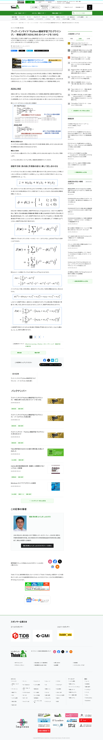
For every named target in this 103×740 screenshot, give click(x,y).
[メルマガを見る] (54, 651)
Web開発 (59, 689)
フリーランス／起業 (38, 701)
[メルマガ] (50, 561)
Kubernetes (23, 19)
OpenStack (30, 19)
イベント (87, 692)
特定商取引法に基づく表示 (40, 665)
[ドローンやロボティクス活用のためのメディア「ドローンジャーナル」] (71, 726)
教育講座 (68, 2)
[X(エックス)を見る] (62, 651)
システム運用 (15, 698)
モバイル (47, 692)
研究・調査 (78, 1)
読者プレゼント (55, 7)
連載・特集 (14, 17)
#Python (40, 344)
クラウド (52, 17)
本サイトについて (19, 662)
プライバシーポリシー (19, 665)
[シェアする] (44, 360)
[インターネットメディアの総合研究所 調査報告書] (85, 716)
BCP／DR (25, 698)
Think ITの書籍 (66, 19)
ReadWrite (87, 700)
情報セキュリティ (72, 692)
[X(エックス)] (60, 561)
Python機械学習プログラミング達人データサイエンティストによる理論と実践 (36, 61)
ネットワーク (37, 17)
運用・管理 (47, 695)
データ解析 (36, 692)
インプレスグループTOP (79, 665)
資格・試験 (14, 701)
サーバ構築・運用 (73, 695)
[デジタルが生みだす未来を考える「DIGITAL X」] (58, 726)
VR (54, 19)
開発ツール (47, 689)
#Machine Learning (30, 344)
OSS (13, 695)
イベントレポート (39, 19)
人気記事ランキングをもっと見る (81, 110)
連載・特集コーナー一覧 (24, 22)
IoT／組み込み (71, 17)
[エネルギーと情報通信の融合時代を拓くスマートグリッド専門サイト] (71, 721)
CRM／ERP (59, 692)
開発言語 (36, 689)
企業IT (40, 2)
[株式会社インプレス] (22, 723)
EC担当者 (64, 1)
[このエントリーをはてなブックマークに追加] (52, 360)
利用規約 (76, 662)
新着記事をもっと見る (81, 172)
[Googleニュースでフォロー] (66, 651)
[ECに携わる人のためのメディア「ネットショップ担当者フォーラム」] (85, 721)
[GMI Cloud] (42, 636)
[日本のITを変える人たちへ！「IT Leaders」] (58, 721)
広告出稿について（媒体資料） (41, 662)
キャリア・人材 (26, 701)
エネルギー (59, 2)
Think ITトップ (14, 22)
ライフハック (48, 701)
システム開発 (80, 17)
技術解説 (87, 684)
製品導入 (50, 2)
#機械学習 (57, 344)
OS (87, 17)
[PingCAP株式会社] (20, 636)
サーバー (29, 17)
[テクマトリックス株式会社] (65, 635)
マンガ (58, 19)
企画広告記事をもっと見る (81, 281)
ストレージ (44, 17)
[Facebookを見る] (58, 651)
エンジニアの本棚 (34, 22)
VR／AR (25, 695)
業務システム (72, 684)
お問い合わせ (57, 662)
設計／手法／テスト (26, 688)
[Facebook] (55, 561)
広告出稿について (80, 7)
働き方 (58, 698)
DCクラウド (72, 1)
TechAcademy (88, 697)
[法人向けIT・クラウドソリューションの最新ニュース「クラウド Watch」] (44, 721)
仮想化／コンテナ (60, 17)
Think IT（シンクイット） (19, 6)
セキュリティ (48, 698)
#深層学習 (28, 346)
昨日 (72, 38)
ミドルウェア (59, 684)
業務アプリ (14, 692)
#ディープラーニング (49, 344)
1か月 (88, 38)
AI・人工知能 (15, 19)
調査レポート (72, 689)
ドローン (64, 2)
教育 (58, 701)
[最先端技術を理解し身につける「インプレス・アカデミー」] (85, 726)
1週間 (80, 38)
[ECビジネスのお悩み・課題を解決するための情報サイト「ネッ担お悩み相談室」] (44, 731)
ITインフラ (21, 17)
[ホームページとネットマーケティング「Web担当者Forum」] (71, 716)
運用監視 (36, 698)
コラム (86, 695)
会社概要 (56, 665)
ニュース (87, 681)
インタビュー (48, 19)
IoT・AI (68, 1)
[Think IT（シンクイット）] (19, 656)
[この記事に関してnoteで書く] (56, 360)
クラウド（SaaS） (26, 692)
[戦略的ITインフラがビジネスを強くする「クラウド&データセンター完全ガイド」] (44, 716)
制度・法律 (14, 705)
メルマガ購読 (34, 7)
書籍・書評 (87, 686)
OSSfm (73, 19)
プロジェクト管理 (60, 695)
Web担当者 (59, 1)
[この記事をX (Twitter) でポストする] (48, 360)
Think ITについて (69, 7)
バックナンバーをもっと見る (38, 501)
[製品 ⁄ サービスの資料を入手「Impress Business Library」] (44, 726)
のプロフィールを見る (37, 545)
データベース (15, 689)
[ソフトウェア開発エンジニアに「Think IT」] (58, 716)
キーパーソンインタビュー (74, 686)
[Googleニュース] (52, 567)
